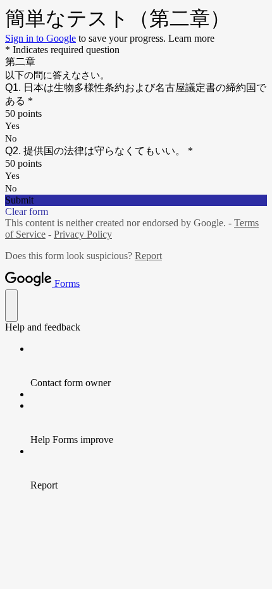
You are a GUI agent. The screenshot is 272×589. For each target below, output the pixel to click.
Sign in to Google (40, 38)
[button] (136, 200)
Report (148, 255)
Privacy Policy (83, 234)
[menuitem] (148, 366)
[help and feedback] (11, 305)
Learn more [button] (191, 38)
